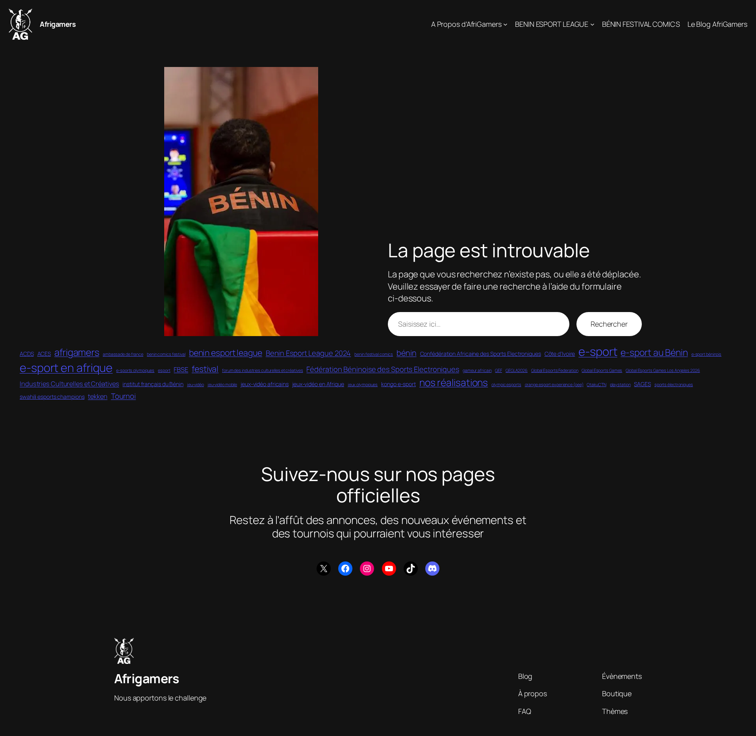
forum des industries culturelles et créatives (262, 370)
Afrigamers (58, 24)
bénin (407, 353)
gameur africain (477, 370)
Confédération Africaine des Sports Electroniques (480, 353)
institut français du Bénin (152, 384)
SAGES (642, 384)
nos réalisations (453, 382)
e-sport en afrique (66, 367)
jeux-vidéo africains (265, 384)
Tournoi (123, 396)
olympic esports (506, 384)
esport (164, 370)
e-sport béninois (706, 354)
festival (205, 368)
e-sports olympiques (135, 370)
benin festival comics (373, 354)
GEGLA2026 (517, 370)
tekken (97, 396)
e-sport (597, 351)
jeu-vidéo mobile (222, 384)
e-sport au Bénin (654, 352)
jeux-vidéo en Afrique (318, 384)
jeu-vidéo (195, 384)
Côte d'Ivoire (560, 353)
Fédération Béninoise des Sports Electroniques (382, 369)
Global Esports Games (602, 370)
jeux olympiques (363, 384)
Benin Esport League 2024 (308, 353)
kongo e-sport (398, 384)
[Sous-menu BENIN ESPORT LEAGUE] (592, 24)
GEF (498, 370)
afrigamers (76, 352)
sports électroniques (673, 384)
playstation (620, 384)
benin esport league (225, 352)
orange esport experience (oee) (554, 384)
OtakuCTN (596, 384)
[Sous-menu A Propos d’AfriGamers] (505, 24)
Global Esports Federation (554, 370)
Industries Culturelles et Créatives (69, 383)
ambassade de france (123, 354)
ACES (44, 353)
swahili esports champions (52, 396)
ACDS (27, 353)
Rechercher (609, 324)
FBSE (181, 369)
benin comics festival (166, 354)
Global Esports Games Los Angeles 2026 (663, 370)
